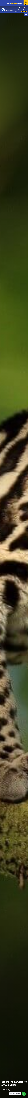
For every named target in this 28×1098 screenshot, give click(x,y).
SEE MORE (26, 2)
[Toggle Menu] (26, 14)
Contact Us (18, 11)
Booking (24, 11)
